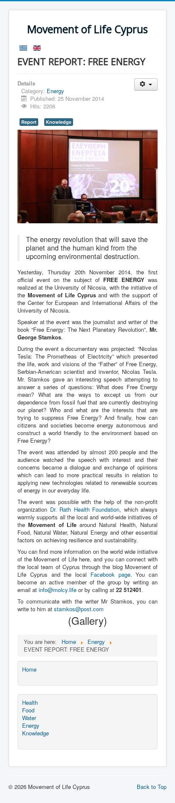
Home (29, 669)
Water (29, 718)
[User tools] (146, 84)
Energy (55, 91)
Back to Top (152, 787)
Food (28, 710)
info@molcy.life (57, 590)
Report (29, 122)
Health (30, 702)
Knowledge (58, 122)
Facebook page (110, 574)
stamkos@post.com (79, 609)
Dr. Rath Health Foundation (85, 509)
